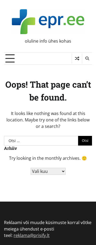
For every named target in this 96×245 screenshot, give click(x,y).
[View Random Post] (77, 58)
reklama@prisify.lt (32, 235)
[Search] (87, 58)
